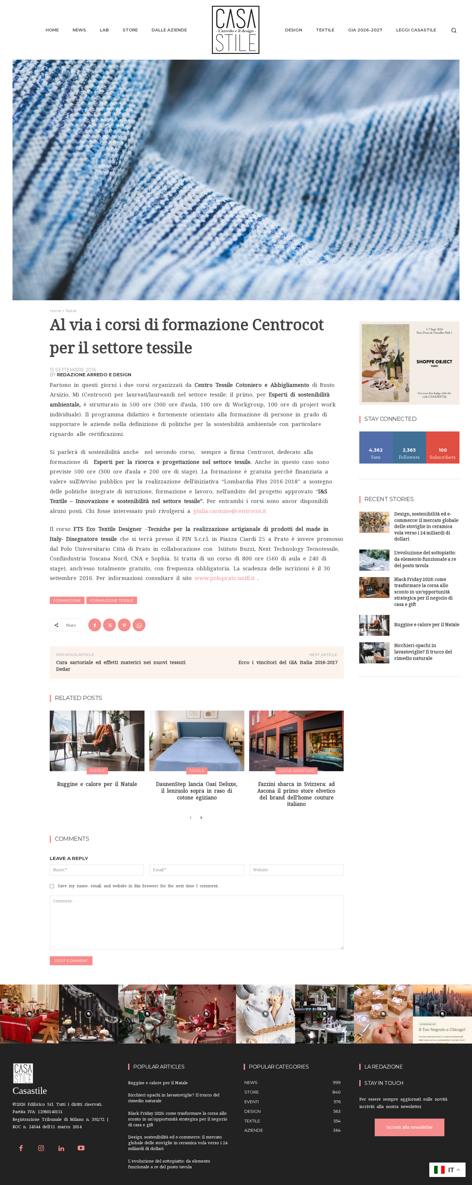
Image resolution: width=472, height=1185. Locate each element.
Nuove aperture (296, 770)
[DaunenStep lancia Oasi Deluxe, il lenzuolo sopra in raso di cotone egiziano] (196, 741)
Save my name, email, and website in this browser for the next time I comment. (138, 886)
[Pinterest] (124, 624)
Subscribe (442, 433)
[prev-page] (191, 818)
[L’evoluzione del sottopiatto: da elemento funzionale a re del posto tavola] (374, 560)
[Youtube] (81, 1148)
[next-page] (201, 818)
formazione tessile (112, 600)
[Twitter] (109, 624)
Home (55, 310)
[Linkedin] (61, 1148)
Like (376, 433)
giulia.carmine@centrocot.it (229, 511)
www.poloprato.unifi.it (225, 578)
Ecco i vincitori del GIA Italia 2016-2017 (288, 662)
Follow (409, 433)
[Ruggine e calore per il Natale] (97, 741)
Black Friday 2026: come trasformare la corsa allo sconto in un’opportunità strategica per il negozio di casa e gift (423, 592)
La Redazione (383, 1067)
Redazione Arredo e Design (94, 374)
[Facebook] (94, 624)
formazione (67, 600)
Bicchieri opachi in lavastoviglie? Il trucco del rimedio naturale (423, 652)
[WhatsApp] (139, 624)
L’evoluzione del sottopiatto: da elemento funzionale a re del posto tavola (425, 560)
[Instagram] (41, 1148)
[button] (453, 30)
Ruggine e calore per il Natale (97, 784)
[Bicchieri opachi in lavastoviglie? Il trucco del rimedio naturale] (374, 652)
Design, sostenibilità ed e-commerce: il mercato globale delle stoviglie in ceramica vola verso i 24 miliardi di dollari (426, 527)
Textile (70, 310)
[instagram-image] (29, 1014)
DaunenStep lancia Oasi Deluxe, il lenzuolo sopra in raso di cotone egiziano (196, 790)
